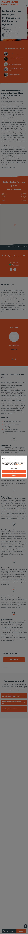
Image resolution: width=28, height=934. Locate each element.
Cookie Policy (18, 464)
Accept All (14, 475)
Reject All (14, 471)
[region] (14, 467)
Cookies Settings (14, 468)
